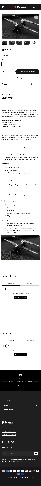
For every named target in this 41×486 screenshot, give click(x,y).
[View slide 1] (18, 386)
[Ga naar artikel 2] (12, 43)
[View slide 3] (23, 386)
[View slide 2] (20, 386)
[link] (9, 434)
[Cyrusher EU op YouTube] (12, 442)
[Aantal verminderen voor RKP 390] (4, 71)
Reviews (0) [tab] (11, 283)
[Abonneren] (36, 453)
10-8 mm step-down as (9, 64)
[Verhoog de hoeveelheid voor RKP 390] (12, 71)
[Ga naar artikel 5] (34, 43)
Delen (5, 83)
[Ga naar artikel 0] (4, 43)
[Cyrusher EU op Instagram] (7, 442)
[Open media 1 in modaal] (36, 17)
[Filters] (4, 288)
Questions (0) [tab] (30, 283)
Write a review (20, 297)
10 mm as (24, 64)
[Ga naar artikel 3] (19, 43)
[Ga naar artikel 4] (27, 43)
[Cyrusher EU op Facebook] (3, 442)
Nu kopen (20, 78)
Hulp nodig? (36, 83)
